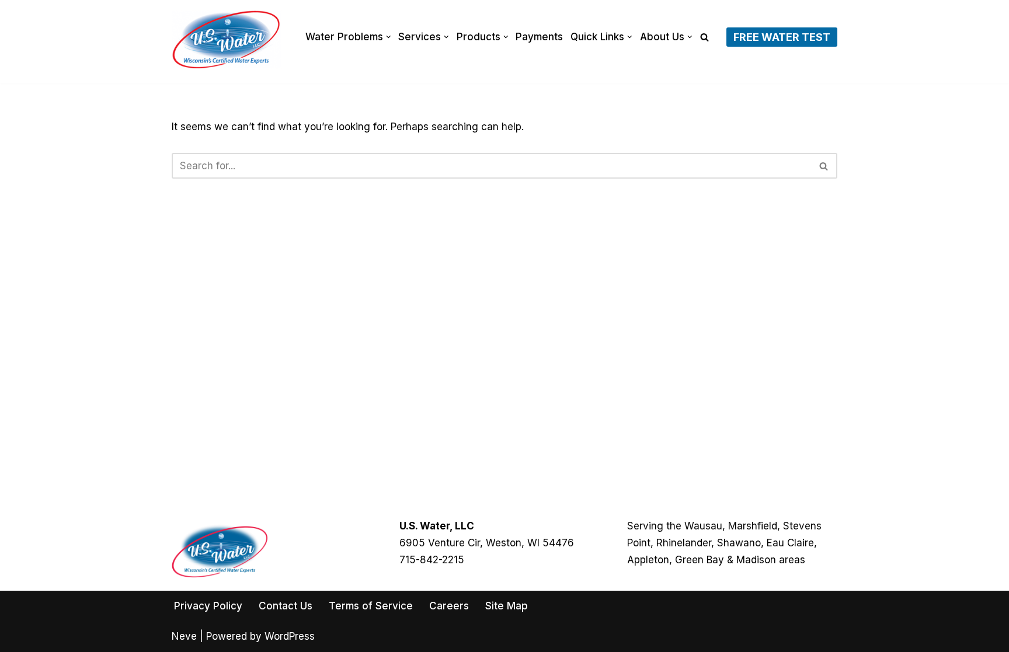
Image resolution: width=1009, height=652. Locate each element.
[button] (388, 37)
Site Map (506, 606)
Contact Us (285, 606)
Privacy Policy (208, 606)
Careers (449, 606)
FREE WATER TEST (781, 37)
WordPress (290, 636)
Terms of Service (371, 606)
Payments (539, 37)
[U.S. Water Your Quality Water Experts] (226, 40)
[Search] (704, 37)
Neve (184, 636)
